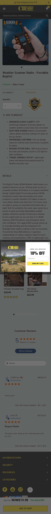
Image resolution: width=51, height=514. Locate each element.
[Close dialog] (49, 243)
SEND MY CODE (37, 263)
